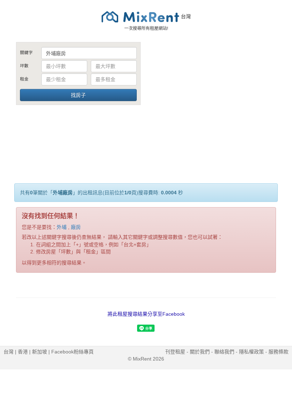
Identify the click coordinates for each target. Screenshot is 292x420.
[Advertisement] (213, 95)
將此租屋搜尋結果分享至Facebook (146, 314)
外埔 (62, 227)
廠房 (76, 227)
